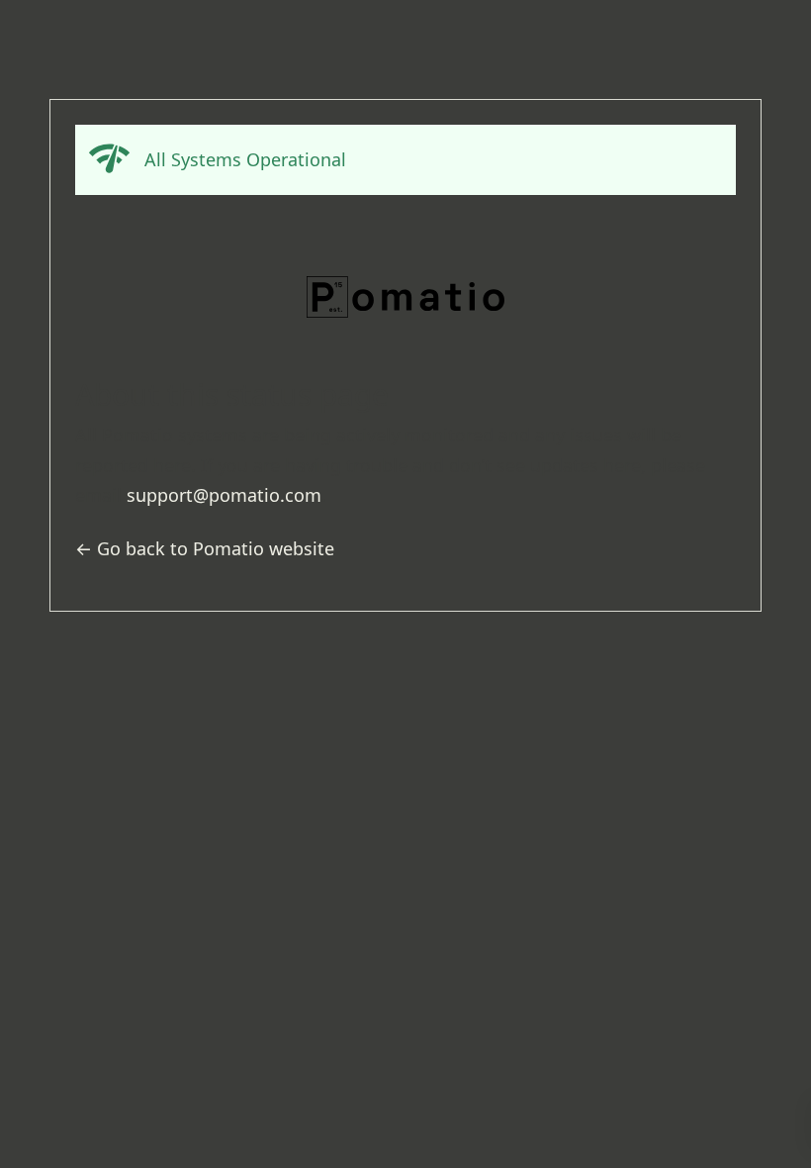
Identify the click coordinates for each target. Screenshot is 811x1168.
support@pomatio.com (224, 495)
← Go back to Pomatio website (204, 548)
